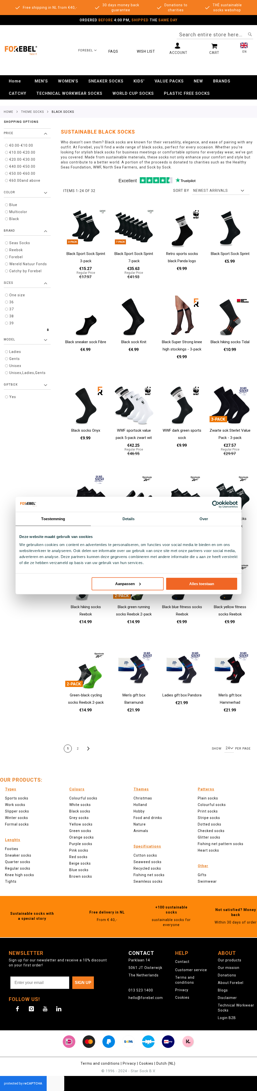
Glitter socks (209, 837)
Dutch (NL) (166, 1063)
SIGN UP (83, 982)
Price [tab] (8, 133)
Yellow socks (81, 824)
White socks (80, 805)
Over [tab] (204, 519)
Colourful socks (212, 805)
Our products (229, 960)
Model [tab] (9, 339)
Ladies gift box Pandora (182, 695)
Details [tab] (128, 519)
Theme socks (32, 112)
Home (8, 112)
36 (11, 302)
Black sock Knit (133, 342)
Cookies (182, 997)
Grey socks (79, 818)
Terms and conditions (101, 1063)
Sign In (178, 48)
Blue (13, 205)
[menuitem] (15, 81)
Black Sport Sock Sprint (230, 253)
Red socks (78, 857)
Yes (12, 397)
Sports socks (16, 798)
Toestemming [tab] (53, 519)
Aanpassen (125, 583)
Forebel (16, 257)
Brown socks (80, 876)
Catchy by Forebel (25, 271)
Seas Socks (19, 243)
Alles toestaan (201, 583)
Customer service (191, 970)
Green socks (80, 831)
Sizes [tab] (8, 283)
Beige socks (80, 863)
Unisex (15, 366)
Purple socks (80, 844)
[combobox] (215, 34)
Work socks (15, 805)
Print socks (208, 811)
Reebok (16, 250)
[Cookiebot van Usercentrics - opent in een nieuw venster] (216, 504)
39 (11, 323)
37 (11, 309)
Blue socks (79, 870)
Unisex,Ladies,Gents (27, 373)
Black (14, 219)
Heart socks (208, 850)
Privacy (181, 990)
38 (11, 316)
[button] (87, 50)
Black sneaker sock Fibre (85, 342)
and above (24, 180)
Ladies (15, 352)
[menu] (128, 87)
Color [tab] (9, 192)
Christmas (143, 798)
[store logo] (21, 50)
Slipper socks (17, 811)
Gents (14, 359)
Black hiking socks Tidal (230, 342)
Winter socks (16, 818)
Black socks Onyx (85, 430)
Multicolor (18, 212)
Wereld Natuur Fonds (28, 264)
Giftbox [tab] (11, 384)
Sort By (181, 191)
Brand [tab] (9, 230)
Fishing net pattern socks (220, 844)
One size (17, 295)
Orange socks (81, 837)
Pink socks (78, 850)
